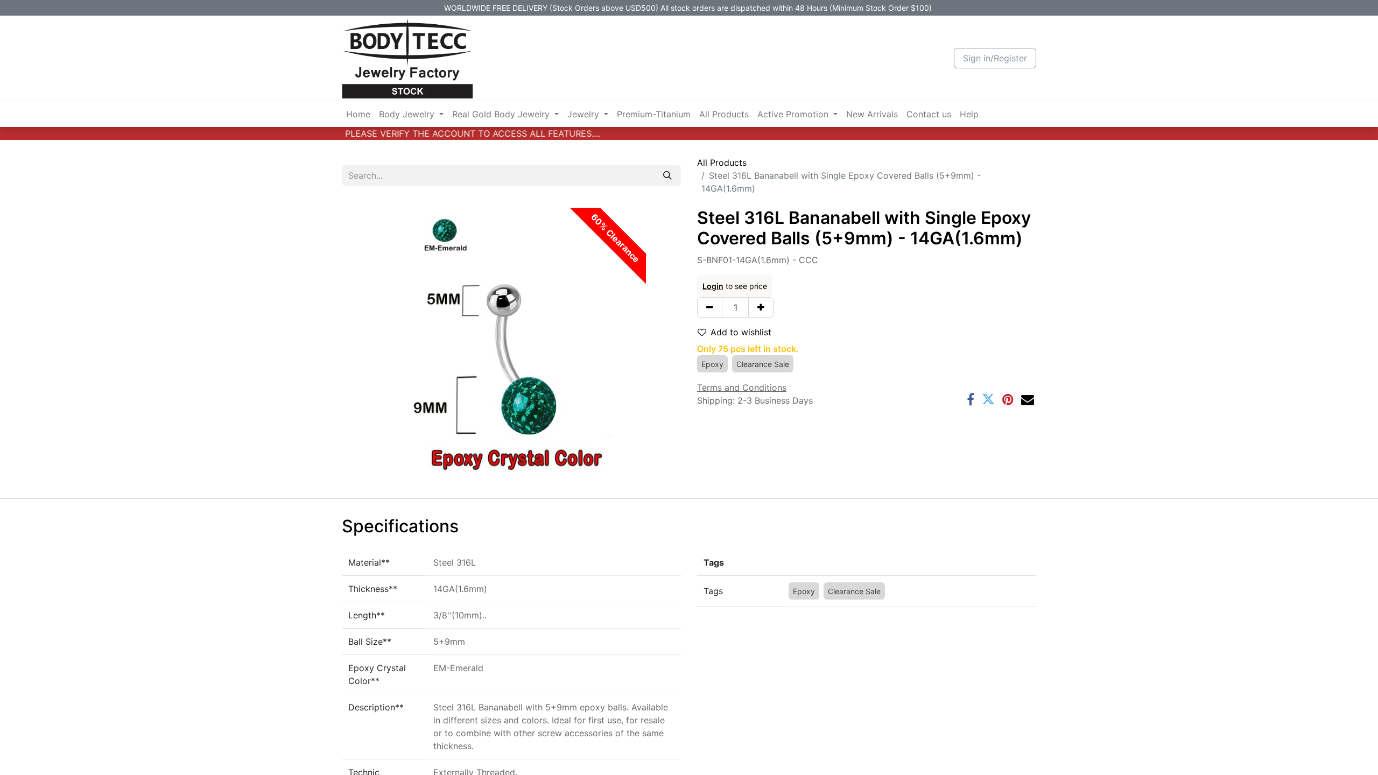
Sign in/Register (995, 58)
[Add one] (761, 307)
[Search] (667, 175)
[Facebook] (970, 399)
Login (712, 286)
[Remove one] (709, 307)
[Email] (1027, 399)
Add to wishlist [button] (741, 332)
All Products (722, 162)
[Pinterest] (1008, 399)
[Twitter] (988, 399)
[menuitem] (358, 114)
